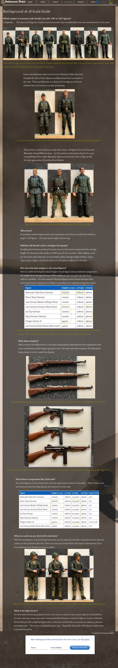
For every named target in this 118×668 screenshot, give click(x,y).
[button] (111, 2)
